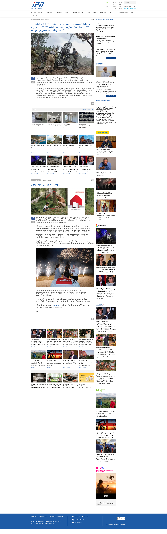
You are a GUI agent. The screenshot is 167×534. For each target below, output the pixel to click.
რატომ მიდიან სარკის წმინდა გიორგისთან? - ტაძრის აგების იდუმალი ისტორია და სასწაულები (105, 216)
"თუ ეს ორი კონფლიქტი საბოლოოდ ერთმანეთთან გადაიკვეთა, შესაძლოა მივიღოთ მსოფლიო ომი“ (104, 194)
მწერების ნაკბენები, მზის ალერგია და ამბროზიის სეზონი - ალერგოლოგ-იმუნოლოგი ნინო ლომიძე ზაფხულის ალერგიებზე (54, 387)
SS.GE (34, 109)
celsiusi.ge (56, 305)
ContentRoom (90, 372)
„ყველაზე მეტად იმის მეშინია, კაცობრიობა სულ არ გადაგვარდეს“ (105, 173)
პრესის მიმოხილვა (103, 100)
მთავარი (33, 12)
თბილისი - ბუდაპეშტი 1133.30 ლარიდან (69, 146)
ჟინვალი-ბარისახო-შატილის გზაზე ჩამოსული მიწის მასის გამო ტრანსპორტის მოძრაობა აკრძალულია (105, 28)
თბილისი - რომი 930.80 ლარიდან (85, 146)
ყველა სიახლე (110, 57)
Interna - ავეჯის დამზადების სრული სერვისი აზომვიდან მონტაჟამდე (38, 386)
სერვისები (52, 516)
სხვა (33, 15)
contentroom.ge (35, 391)
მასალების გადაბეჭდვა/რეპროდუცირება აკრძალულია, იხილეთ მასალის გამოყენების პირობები (46, 522)
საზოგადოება (58, 12)
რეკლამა (60, 516)
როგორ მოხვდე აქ (87, 109)
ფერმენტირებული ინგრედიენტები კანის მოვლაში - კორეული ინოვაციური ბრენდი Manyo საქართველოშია (85, 387)
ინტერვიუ (99, 64)
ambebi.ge (33, 346)
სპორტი (88, 12)
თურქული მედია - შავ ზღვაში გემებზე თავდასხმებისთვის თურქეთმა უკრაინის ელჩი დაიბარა (105, 52)
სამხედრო (95, 12)
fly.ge (32, 152)
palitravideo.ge (34, 173)
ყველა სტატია (110, 95)
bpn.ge (107, 2)
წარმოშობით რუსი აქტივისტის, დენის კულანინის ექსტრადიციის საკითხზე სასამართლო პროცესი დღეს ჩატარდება (106, 40)
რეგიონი (74, 12)
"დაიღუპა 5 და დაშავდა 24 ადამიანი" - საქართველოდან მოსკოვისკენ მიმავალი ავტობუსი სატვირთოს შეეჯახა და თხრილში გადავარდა (38, 171)
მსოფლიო (67, 12)
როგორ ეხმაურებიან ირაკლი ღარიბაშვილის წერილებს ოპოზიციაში (70, 362)
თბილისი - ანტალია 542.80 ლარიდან (38, 146)
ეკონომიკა (81, 12)
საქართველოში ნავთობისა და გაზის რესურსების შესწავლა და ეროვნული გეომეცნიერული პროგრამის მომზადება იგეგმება (54, 365)
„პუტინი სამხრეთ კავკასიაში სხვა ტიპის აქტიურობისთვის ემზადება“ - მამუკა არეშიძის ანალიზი (105, 152)
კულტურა (103, 12)
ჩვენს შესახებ (43, 516)
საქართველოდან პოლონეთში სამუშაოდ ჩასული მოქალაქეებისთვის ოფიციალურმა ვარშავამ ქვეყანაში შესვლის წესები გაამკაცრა (86, 365)
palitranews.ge (66, 367)
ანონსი (109, 12)
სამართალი (49, 12)
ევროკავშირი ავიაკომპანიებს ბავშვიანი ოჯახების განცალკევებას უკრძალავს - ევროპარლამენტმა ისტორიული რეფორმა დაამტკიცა (105, 458)
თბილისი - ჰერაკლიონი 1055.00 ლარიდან (54, 146)
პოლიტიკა (41, 12)
